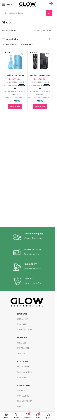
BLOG (19, 406)
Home (5, 30)
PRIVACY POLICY (25, 401)
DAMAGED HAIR (24, 329)
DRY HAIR (21, 324)
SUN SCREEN (22, 353)
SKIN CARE (22, 338)
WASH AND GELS (25, 372)
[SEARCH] (49, 13)
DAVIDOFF (28, 44)
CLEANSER (21, 343)
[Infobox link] (27, 237)
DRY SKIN (21, 377)
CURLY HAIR (22, 319)
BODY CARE (22, 361)
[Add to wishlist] (22, 54)
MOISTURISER (23, 348)
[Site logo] (27, 4)
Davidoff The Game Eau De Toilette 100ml (39, 77)
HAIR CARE (22, 314)
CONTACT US (23, 396)
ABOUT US (22, 391)
